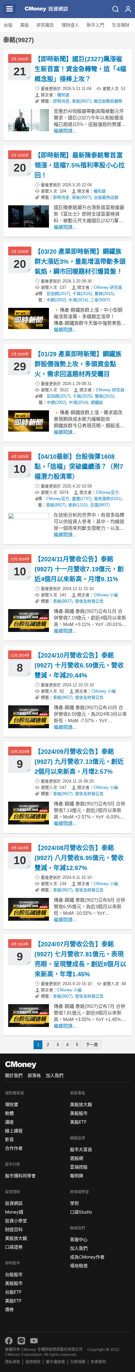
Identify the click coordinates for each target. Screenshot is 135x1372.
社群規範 (77, 1361)
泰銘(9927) (81, 101)
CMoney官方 (107, 492)
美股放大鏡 (16, 1238)
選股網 (76, 1158)
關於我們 (14, 1075)
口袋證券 (14, 1246)
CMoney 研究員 (108, 287)
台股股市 (14, 1274)
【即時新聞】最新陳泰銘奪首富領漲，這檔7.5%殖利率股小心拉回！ (80, 165)
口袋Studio (81, 1211)
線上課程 (14, 1130)
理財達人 (70, 25)
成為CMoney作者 (87, 1256)
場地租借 (79, 1265)
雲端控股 (79, 1166)
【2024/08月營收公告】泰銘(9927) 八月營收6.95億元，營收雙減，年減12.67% (79, 857)
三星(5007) (100, 300)
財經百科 (14, 1229)
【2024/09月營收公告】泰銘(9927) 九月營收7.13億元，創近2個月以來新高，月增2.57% (79, 761)
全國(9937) (100, 505)
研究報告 (45, 25)
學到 (74, 1203)
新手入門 (95, 25)
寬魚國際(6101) (108, 498)
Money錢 (14, 1211)
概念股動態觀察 (108, 101)
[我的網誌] (128, 9)
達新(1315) (78, 505)
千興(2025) (82, 293)
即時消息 (61, 101)
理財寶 (11, 1104)
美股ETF (13, 1300)
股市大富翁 (81, 1149)
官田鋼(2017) (58, 293)
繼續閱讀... (65, 130)
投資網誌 (14, 1203)
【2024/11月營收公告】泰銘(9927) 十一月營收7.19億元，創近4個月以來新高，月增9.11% (79, 569)
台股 (8, 25)
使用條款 (32, 1361)
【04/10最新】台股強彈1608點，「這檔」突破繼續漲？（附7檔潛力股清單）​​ (79, 466)
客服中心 (79, 1239)
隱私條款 (12, 1361)
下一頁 (92, 1044)
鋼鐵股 (97, 402)
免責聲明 (98, 1361)
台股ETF (13, 1291)
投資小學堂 (16, 1220)
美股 (24, 25)
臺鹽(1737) (81, 498)
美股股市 (14, 1283)
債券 (9, 1309)
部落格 (34, 1075)
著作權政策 (55, 1361)
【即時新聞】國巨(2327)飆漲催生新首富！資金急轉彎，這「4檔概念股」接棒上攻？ (80, 69)
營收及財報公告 (89, 601)
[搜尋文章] (115, 9)
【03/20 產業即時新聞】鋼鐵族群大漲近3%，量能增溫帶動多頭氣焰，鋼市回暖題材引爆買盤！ (80, 261)
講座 (9, 1121)
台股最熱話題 (106, 197)
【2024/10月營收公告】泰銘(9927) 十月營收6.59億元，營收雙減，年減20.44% (79, 665)
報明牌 (76, 1175)
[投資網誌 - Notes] (46, 9)
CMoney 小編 (106, 595)
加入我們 (54, 1075)
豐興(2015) (104, 293)
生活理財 (120, 25)
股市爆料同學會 (20, 1175)
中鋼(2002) (56, 300)
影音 (9, 1139)
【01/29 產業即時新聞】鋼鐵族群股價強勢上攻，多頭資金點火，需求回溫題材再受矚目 (78, 364)
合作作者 (14, 1148)
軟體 (9, 1113)
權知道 (63, 95)
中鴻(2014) (78, 300)
